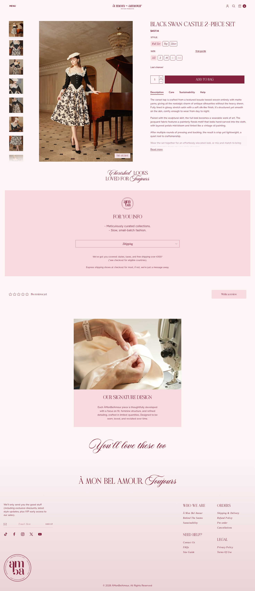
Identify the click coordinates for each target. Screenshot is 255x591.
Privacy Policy (225, 547)
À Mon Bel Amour (192, 513)
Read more (156, 149)
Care (171, 92)
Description (157, 92)
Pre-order (222, 523)
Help (203, 92)
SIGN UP (49, 524)
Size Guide (188, 552)
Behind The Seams (193, 518)
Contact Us (189, 542)
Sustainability (187, 92)
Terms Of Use (224, 552)
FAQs (186, 547)
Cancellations (224, 527)
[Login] (227, 6)
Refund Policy (224, 518)
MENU (12, 6)
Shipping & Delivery (228, 513)
